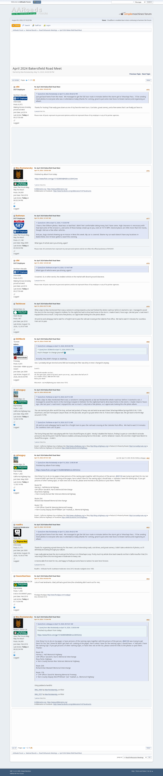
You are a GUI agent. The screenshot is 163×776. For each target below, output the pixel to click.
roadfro (19, 524)
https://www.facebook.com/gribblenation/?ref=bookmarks (72, 191)
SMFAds (12, 773)
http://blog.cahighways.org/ (99, 446)
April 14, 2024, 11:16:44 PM (42, 619)
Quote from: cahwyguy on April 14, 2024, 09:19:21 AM (55, 624)
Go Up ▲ (150, 771)
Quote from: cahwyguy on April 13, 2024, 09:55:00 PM (55, 346)
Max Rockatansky (24, 168)
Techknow (20, 303)
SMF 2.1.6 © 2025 (15, 771)
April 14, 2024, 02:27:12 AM (42, 306)
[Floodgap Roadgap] (14, 607)
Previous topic (135, 74)
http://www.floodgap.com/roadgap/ (59, 595)
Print (148, 80)
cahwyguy (20, 390)
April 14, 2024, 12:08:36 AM (42, 170)
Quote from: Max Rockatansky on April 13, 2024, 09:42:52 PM (58, 94)
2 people (37, 111)
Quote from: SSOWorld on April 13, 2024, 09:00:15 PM (56, 350)
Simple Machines (26, 771)
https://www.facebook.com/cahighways (74, 448)
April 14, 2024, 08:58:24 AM (42, 392)
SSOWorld (20, 339)
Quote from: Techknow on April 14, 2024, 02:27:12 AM (55, 397)
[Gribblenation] (14, 206)
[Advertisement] (81, 49)
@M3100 (119, 476)
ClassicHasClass (23, 576)
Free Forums (20, 773)
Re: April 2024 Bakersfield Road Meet (47, 87)
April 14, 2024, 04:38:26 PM (42, 578)
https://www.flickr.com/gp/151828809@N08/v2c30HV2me (56, 179)
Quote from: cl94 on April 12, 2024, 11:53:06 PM (53, 223)
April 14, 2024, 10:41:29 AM (42, 527)
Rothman (20, 215)
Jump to (119, 757)
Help (132, 771)
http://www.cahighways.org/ (75, 446)
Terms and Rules (141, 771)
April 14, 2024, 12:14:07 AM (42, 218)
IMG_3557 (38, 694)
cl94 (17, 86)
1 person (37, 185)
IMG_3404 (38, 690)
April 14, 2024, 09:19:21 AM (42, 458)
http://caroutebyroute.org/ (138, 446)
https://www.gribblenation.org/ (57, 189)
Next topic (146, 74)
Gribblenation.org (40, 189)
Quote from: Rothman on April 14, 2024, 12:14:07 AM (55, 268)
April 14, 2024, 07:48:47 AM (42, 341)
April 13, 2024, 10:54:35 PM (42, 89)
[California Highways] (14, 424)
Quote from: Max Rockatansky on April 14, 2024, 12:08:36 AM (58, 463)
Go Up (14, 748)
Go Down (15, 80)
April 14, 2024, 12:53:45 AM (42, 263)
